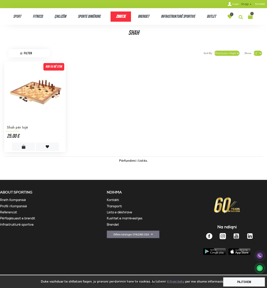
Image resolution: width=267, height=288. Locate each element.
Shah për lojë (17, 127)
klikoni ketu (175, 281)
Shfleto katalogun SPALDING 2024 (131, 234)
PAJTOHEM (244, 282)
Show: (248, 53)
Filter (28, 53)
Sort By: (208, 53)
